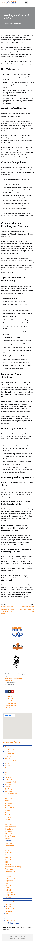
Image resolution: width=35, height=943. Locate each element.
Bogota (8, 876)
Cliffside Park (10, 878)
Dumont (8, 801)
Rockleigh (8, 791)
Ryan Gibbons (8, 23)
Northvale (8, 784)
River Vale (8, 864)
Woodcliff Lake (10, 871)
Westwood (9, 869)
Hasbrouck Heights (12, 911)
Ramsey (7, 758)
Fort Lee (8, 885)
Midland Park (9, 754)
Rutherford (9, 838)
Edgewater (9, 881)
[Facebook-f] (6, 691)
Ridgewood (9, 862)
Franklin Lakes (10, 749)
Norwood (8, 787)
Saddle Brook (10, 921)
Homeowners (17, 23)
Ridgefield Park (11, 895)
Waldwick (8, 765)
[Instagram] (9, 691)
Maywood (9, 916)
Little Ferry (9, 829)
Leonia (8, 888)
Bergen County (11, 701)
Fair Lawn (9, 904)
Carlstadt (8, 824)
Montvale (8, 857)
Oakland (8, 756)
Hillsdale (8, 852)
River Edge (9, 815)
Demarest (8, 780)
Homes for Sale (11, 703)
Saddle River (9, 763)
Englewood (9, 883)
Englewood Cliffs (11, 794)
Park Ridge (9, 859)
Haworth (8, 805)
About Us (9, 696)
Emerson (8, 803)
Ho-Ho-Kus (9, 855)
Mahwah (8, 751)
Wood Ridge (9, 845)
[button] (26, 2)
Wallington (9, 843)
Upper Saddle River (12, 761)
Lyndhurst (8, 831)
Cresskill (8, 777)
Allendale (8, 747)
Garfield (8, 906)
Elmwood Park (11, 902)
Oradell (8, 810)
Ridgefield (9, 892)
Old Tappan (9, 789)
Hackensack (10, 909)
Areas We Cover (11, 705)
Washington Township (13, 867)
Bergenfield (9, 798)
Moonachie (9, 834)
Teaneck (8, 817)
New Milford (9, 808)
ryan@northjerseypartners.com (13, 678)
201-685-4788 (9, 680)
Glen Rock (8, 850)
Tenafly (7, 819)
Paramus (8, 812)
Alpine (7, 772)
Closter (7, 775)
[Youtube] (12, 691)
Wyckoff (8, 768)
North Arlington (10, 836)
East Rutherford (10, 827)
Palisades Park (11, 890)
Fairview (8, 897)
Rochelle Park (10, 918)
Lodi (7, 914)
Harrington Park (10, 782)
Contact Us (10, 698)
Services (9, 708)
